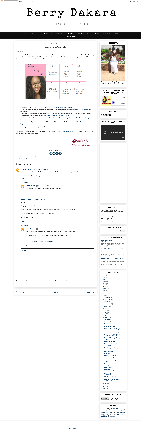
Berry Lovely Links (109, 324)
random (32, 159)
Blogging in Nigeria (109, 326)
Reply (23, 178)
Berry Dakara (30, 186)
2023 (104, 279)
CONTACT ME (71, 37)
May (105, 313)
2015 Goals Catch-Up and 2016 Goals (111, 360)
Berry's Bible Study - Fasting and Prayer (112, 338)
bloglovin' (40, 176)
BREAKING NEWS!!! (107, 240)
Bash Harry (25, 169)
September (107, 304)
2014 (104, 386)
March (106, 317)
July (105, 308)
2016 (104, 295)
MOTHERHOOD (83, 33)
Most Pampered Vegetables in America (62, 107)
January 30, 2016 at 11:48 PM (39, 169)
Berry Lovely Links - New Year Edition (111, 379)
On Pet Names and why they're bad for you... (112, 259)
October (106, 301)
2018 (104, 290)
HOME (25, 33)
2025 (104, 275)
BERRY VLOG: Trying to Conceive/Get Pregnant (112, 249)
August (106, 306)
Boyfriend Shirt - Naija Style (112, 332)
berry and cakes (107, 413)
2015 (104, 384)
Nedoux (23, 199)
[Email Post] (60, 154)
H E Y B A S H (31, 176)
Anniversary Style (109, 358)
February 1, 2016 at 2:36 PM (47, 186)
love (118, 414)
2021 (104, 284)
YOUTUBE (106, 33)
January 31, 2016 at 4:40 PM (36, 199)
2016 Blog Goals (109, 351)
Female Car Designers (81, 109)
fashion (104, 416)
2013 (104, 388)
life (102, 409)
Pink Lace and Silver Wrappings (110, 374)
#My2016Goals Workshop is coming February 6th (112, 329)
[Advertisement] (113, 173)
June (105, 310)
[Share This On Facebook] (51, 154)
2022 (104, 281)
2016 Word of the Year (110, 377)
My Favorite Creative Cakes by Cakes (112, 344)
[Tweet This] (54, 154)
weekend (115, 409)
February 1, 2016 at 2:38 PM (47, 229)
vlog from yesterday (69, 131)
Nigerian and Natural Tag (111, 355)
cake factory (112, 416)
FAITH (96, 33)
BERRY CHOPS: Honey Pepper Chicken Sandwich (112, 348)
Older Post (91, 292)
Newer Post (20, 292)
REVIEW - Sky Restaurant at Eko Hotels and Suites (112, 335)
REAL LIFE (60, 33)
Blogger (74, 428)
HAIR (116, 33)
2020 (104, 286)
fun (103, 411)
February (107, 319)
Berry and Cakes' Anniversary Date (109, 370)
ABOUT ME (36, 33)
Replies (25, 182)
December (107, 297)
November (107, 299)
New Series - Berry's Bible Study (111, 364)
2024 (104, 277)
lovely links (25, 159)
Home (56, 292)
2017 (104, 293)
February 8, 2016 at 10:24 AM (44, 241)
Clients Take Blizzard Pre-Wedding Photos (55, 115)
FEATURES (48, 33)
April (106, 315)
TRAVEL (71, 33)
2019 (104, 288)
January (106, 322)
